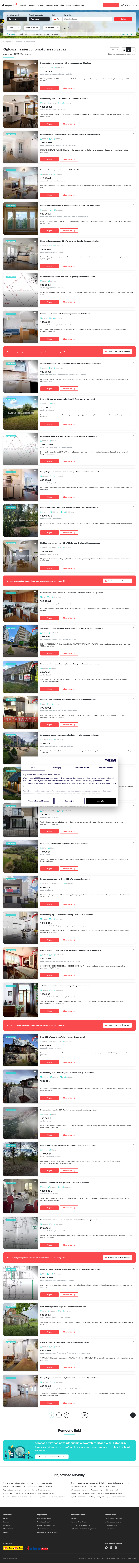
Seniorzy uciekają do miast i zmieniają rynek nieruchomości (27, 1483)
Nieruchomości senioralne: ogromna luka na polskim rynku (27, 1486)
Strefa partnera (111, 1525)
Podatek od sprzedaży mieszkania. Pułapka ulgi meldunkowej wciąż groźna (34, 1497)
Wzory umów (110, 1529)
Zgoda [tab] (32, 768)
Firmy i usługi (59, 5)
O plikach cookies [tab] (106, 768)
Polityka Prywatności (79, 1522)
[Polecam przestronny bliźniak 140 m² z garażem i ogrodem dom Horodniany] (20, 892)
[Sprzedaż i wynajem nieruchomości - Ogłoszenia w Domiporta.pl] (9, 4)
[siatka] (123, 50)
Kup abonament (78, 5)
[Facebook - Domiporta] (106, 1547)
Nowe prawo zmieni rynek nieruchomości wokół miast (93, 1486)
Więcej (49, 88)
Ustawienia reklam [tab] (82, 768)
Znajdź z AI (124, 34)
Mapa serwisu (8, 1529)
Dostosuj (68, 801)
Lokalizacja (67, 15)
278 (84, 1415)
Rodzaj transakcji (13, 15)
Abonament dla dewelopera (48, 1532)
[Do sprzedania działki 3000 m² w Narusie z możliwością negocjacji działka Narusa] (20, 1123)
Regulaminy (75, 1518)
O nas (5, 1518)
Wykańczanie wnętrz (113, 1522)
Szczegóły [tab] (57, 768)
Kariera (6, 1522)
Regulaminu (114, 1558)
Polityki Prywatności (128, 1558)
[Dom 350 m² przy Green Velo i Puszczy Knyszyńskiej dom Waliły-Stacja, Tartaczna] (20, 1050)
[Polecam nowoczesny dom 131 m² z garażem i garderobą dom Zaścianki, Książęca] (20, 820)
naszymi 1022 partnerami (39, 778)
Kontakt (6, 1532)
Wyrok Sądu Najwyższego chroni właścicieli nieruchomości (27, 1490)
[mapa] (133, 50)
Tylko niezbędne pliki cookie (38, 801)
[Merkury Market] (13, 1548)
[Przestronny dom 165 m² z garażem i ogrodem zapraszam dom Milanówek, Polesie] (20, 1196)
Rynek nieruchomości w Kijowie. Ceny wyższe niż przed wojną (28, 1493)
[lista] (128, 50)
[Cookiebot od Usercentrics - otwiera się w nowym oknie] (106, 760)
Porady (68, 5)
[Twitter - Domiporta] (116, 1547)
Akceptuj (100, 801)
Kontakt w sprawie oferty (47, 1525)
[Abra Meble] (37, 1548)
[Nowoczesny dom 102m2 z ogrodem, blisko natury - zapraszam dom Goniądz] (20, 1086)
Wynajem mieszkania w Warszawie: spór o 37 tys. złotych (94, 1490)
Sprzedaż (23, 5)
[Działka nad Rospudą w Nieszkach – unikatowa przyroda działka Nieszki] (20, 856)
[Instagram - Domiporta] (111, 1547)
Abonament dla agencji (46, 1529)
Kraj (53, 15)
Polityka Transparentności (81, 1525)
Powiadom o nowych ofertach (119, 351)
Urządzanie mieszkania (113, 1518)
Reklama (6, 1525)
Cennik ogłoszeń (43, 1522)
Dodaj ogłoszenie (111, 5)
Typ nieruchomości (36, 15)
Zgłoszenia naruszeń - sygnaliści (83, 1529)
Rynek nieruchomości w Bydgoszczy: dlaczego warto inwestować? (98, 1497)
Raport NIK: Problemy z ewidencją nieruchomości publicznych (96, 1493)
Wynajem (32, 5)
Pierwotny (40, 5)
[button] (2, 21)
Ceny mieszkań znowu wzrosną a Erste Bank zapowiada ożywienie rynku (101, 1483)
